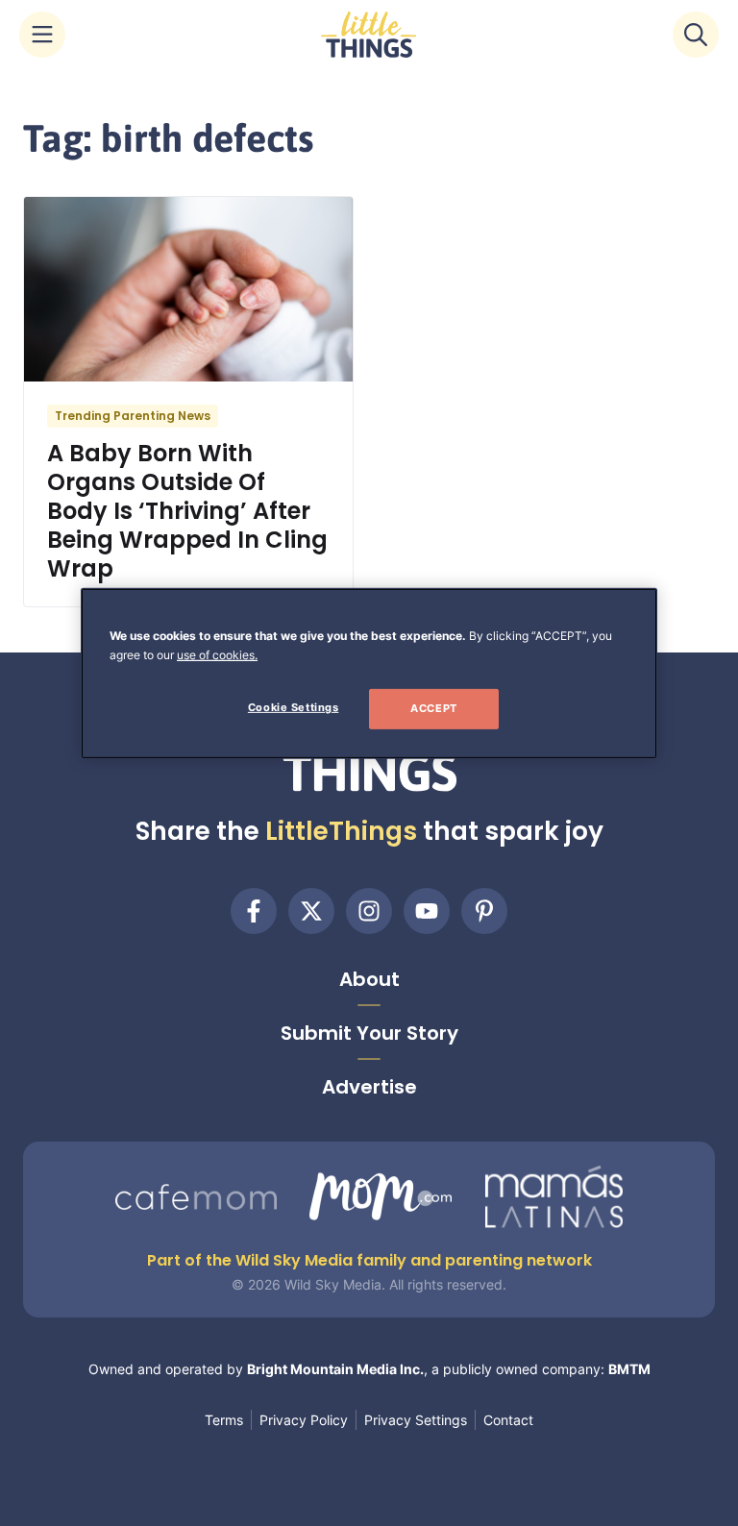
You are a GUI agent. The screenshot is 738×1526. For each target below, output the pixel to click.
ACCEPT (433, 708)
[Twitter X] (311, 911)
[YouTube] (427, 911)
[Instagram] (369, 911)
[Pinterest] (484, 911)
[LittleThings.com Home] (369, 35)
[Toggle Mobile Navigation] (42, 35)
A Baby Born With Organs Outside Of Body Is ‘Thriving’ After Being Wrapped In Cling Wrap (187, 510)
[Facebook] (254, 911)
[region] (369, 673)
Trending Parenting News (132, 415)
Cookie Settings (293, 707)
